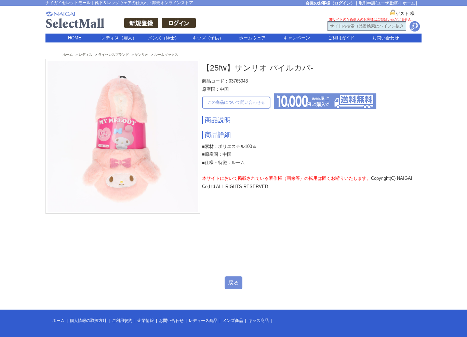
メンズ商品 (233, 320)
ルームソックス (166, 55)
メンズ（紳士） (163, 37)
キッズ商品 (258, 320)
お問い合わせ (385, 37)
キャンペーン (296, 37)
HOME (74, 37)
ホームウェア (252, 37)
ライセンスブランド (113, 55)
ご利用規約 (122, 320)
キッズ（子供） (208, 37)
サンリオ (141, 55)
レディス (85, 55)
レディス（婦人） (119, 37)
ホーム (409, 3)
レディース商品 (203, 320)
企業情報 (145, 320)
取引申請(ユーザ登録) (379, 3)
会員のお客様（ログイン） (330, 3)
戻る (233, 283)
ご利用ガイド (341, 37)
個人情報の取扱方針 (88, 320)
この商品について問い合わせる (236, 102)
